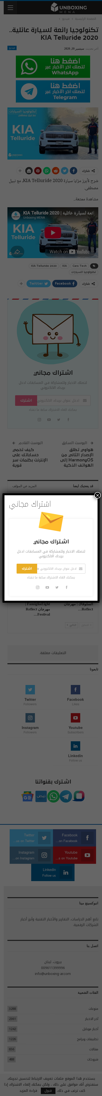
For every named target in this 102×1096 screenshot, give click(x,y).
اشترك (27, 568)
